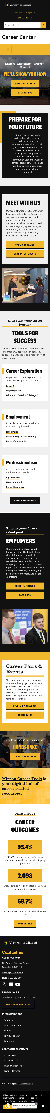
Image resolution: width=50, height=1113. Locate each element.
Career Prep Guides (25, 500)
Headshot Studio (14, 482)
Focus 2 (10, 386)
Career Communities (16, 441)
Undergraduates (24, 245)
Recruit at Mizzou (25, 586)
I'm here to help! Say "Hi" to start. (24, 1106)
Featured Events (12, 1070)
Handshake (12, 431)
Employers (31, 12)
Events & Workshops (25, 706)
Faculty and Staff (25, 17)
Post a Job (25, 595)
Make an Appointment (18, 1004)
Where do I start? (25, 83)
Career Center (19, 36)
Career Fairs (25, 715)
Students (17, 12)
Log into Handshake (25, 756)
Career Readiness (15, 487)
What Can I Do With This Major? (22, 395)
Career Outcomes (12, 1060)
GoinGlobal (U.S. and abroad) (21, 436)
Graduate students (25, 254)
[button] (47, 1092)
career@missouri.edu (12, 972)
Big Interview (13, 477)
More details (25, 923)
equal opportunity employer (22, 1083)
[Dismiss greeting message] (36, 1103)
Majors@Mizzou (14, 390)
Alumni (7, 1030)
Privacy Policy (9, 1101)
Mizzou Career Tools (22, 779)
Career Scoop (10, 1055)
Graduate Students (13, 1025)
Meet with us (25, 92)
